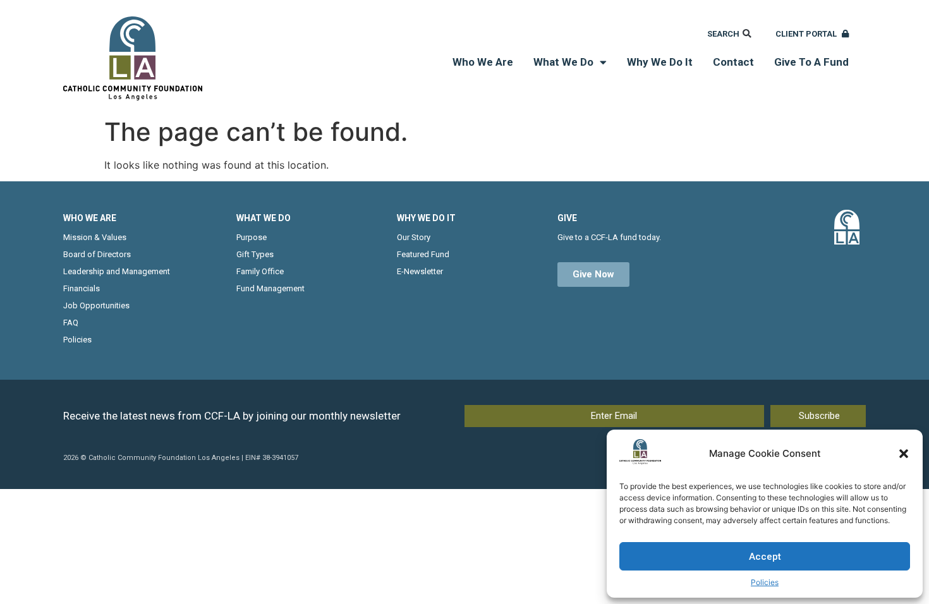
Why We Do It (660, 62)
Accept (765, 556)
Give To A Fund (811, 62)
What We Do (563, 62)
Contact (733, 62)
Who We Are (482, 62)
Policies (765, 582)
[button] (903, 453)
